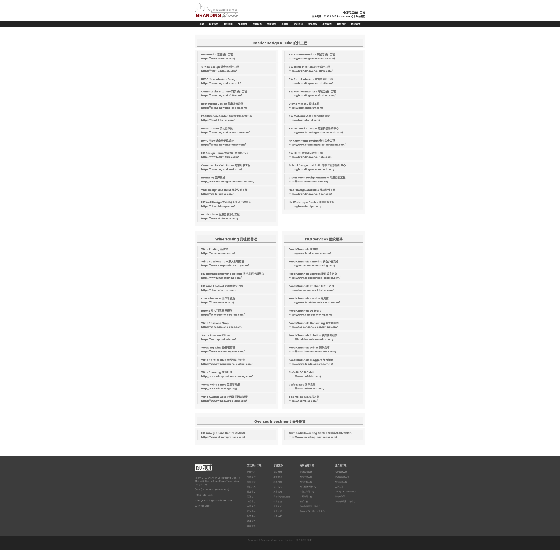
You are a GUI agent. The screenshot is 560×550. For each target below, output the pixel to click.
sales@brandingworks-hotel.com (213, 500)
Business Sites (203, 505)
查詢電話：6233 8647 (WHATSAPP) (332, 16)
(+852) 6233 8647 (205, 489)
